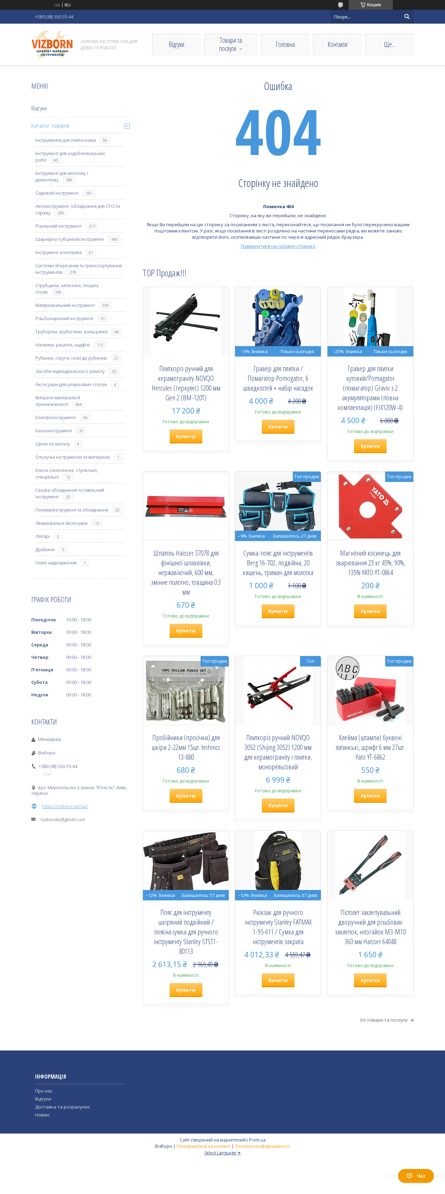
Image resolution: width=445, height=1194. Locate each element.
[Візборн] (52, 44)
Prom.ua (257, 1140)
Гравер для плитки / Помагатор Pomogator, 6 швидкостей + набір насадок (278, 378)
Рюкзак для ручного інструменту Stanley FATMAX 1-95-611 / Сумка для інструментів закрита (278, 926)
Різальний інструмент (58, 226)
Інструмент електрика (58, 252)
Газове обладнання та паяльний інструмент (69, 493)
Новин (42, 1115)
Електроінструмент (55, 417)
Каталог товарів (50, 125)
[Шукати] (407, 17)
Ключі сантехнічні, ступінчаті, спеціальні (66, 473)
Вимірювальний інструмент (65, 305)
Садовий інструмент (57, 193)
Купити (185, 436)
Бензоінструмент (53, 430)
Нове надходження (55, 562)
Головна (285, 44)
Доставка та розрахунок (62, 1107)
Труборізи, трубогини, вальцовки (71, 331)
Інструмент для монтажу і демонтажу (61, 176)
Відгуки (176, 44)
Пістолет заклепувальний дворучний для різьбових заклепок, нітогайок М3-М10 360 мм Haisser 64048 (370, 926)
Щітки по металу (52, 444)
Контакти (337, 44)
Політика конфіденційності (262, 1146)
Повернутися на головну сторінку (278, 246)
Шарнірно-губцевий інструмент (69, 239)
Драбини (45, 549)
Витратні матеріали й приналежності (57, 400)
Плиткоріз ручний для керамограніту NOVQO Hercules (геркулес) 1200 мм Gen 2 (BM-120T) (186, 382)
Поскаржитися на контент (203, 1146)
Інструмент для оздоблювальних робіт (70, 156)
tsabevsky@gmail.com (63, 819)
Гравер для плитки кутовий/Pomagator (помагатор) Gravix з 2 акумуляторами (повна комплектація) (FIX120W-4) (370, 387)
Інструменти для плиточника (65, 140)
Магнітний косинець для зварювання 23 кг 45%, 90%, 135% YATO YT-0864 (370, 562)
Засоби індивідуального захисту (70, 371)
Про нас (43, 1091)
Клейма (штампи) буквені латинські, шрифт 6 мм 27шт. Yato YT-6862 (370, 747)
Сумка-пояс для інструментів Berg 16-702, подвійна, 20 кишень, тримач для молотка (278, 562)
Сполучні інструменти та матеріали (72, 457)
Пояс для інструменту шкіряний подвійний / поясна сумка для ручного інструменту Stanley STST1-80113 (186, 931)
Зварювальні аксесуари (61, 523)
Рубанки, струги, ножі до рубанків (71, 358)
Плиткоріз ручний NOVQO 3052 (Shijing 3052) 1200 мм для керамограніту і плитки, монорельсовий (278, 752)
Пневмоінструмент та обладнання (71, 510)
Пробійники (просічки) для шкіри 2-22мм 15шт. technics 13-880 (186, 747)
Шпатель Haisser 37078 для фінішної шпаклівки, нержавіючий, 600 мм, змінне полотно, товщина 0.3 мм (186, 572)
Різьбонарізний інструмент (64, 318)
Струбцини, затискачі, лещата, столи (67, 288)
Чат (421, 1176)
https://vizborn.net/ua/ (65, 806)
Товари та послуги (230, 44)
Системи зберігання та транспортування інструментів (78, 268)
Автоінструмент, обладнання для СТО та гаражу (77, 209)
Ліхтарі (42, 536)
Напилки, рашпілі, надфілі (62, 345)
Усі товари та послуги (383, 1020)
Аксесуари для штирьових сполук (71, 384)
